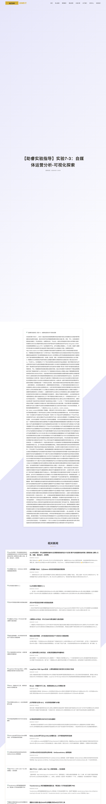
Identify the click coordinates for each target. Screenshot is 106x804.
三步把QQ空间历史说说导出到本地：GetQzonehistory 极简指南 (51, 752)
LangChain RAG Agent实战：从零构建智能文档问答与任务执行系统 (52, 669)
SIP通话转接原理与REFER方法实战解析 (42, 719)
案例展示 (64, 3)
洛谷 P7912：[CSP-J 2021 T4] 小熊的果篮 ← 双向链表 (47, 769)
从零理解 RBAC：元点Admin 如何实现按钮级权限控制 (47, 569)
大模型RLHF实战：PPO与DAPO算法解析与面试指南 (47, 619)
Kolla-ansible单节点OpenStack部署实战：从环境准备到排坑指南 (51, 736)
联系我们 (98, 3)
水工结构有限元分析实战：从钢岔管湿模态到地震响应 (47, 652)
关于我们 (85, 3)
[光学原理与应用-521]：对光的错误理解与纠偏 (44, 702)
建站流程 (71, 3)
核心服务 (57, 3)
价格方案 (78, 3)
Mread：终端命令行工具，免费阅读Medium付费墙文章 (47, 686)
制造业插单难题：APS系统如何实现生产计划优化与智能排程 (49, 636)
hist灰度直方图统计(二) (37, 586)
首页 (51, 3)
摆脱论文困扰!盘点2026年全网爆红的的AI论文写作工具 (47, 802)
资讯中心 (91, 3)
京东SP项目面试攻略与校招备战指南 (41, 602)
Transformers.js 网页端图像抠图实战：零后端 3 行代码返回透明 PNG (52, 786)
